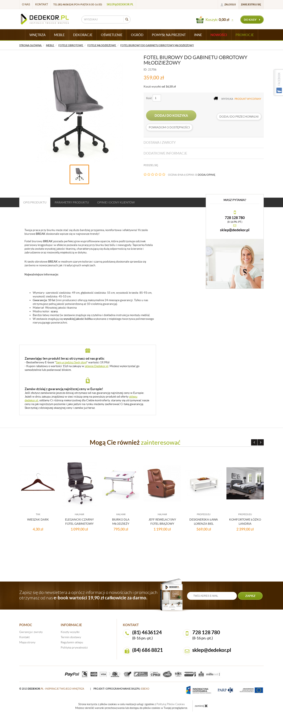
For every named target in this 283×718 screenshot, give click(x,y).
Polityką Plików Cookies (170, 704)
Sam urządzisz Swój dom (71, 362)
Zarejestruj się (251, 4)
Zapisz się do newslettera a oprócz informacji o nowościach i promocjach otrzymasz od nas (88, 595)
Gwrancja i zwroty (31, 632)
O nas (26, 4)
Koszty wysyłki (70, 632)
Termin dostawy (71, 637)
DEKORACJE (82, 35)
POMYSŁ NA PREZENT (169, 35)
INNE (198, 35)
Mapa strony (27, 642)
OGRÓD (137, 35)
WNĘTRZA (37, 35)
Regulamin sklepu (72, 642)
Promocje (245, 35)
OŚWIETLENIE (111, 35)
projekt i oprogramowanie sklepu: (121, 688)
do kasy (250, 19)
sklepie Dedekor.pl (96, 366)
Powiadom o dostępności (169, 127)
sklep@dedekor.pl (120, 4)
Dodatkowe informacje (165, 153)
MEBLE (59, 35)
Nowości (218, 35)
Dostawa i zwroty (160, 142)
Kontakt (41, 4)
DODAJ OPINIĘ (206, 174)
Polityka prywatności (74, 647)
